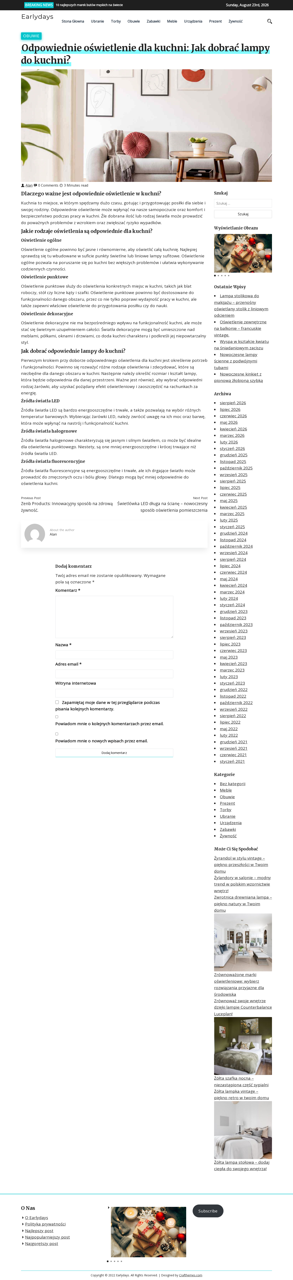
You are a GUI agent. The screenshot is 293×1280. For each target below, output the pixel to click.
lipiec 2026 (230, 409)
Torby (116, 21)
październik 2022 (236, 702)
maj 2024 (229, 579)
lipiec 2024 (230, 566)
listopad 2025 (233, 461)
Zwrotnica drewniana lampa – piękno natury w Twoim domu (243, 903)
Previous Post (31, 498)
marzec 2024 (232, 592)
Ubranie (97, 21)
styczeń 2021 (232, 761)
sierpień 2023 (233, 637)
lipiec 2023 (230, 644)
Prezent (215, 21)
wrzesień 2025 (234, 474)
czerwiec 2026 (233, 416)
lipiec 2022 (230, 722)
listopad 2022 (233, 696)
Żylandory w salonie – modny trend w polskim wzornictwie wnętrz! (242, 884)
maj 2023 (229, 657)
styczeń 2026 (232, 448)
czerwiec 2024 (233, 572)
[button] (268, 252)
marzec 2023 (232, 670)
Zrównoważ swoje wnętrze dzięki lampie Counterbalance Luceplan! (243, 1007)
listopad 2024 (233, 540)
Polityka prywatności (45, 1224)
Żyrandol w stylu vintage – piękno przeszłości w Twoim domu (241, 864)
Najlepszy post (39, 1230)
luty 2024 (229, 598)
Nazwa (63, 645)
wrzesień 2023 (234, 631)
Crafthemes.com (190, 1275)
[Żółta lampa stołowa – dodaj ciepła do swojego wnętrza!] (243, 1130)
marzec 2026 (232, 435)
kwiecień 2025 (233, 507)
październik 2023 (236, 624)
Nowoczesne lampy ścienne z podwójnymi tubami (235, 361)
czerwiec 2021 (233, 755)
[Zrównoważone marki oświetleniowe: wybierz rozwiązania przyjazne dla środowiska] (243, 942)
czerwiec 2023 (233, 650)
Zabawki (153, 21)
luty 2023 (229, 676)
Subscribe (207, 1211)
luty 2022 (229, 735)
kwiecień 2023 (233, 663)
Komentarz (67, 590)
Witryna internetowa (75, 683)
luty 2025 (229, 520)
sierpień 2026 (233, 403)
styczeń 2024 (232, 605)
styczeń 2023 (232, 683)
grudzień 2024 (234, 533)
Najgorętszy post (41, 1243)
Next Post (200, 498)
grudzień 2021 (234, 742)
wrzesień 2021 (234, 748)
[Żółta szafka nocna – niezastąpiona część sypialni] (243, 1046)
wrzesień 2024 (234, 552)
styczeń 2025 (232, 527)
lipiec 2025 (230, 487)
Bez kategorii (232, 783)
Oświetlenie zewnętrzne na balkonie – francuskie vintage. (240, 328)
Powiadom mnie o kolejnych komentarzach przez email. (109, 723)
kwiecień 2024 (233, 585)
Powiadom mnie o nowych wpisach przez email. (101, 741)
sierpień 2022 (233, 715)
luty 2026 (229, 442)
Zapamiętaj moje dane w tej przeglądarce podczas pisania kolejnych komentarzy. (107, 706)
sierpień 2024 (233, 559)
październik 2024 (236, 546)
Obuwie (134, 21)
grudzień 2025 (234, 455)
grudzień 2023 (234, 611)
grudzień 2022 (234, 689)
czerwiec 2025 (233, 494)
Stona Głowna (73, 21)
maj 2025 (229, 500)
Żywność (236, 21)
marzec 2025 (232, 513)
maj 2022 (229, 729)
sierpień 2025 (233, 481)
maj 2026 (229, 422)
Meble (172, 21)
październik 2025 (236, 468)
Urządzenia (193, 21)
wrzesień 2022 (234, 709)
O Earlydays (36, 1217)
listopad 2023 (233, 618)
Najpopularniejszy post (47, 1237)
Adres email (68, 664)
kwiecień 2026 (233, 429)
